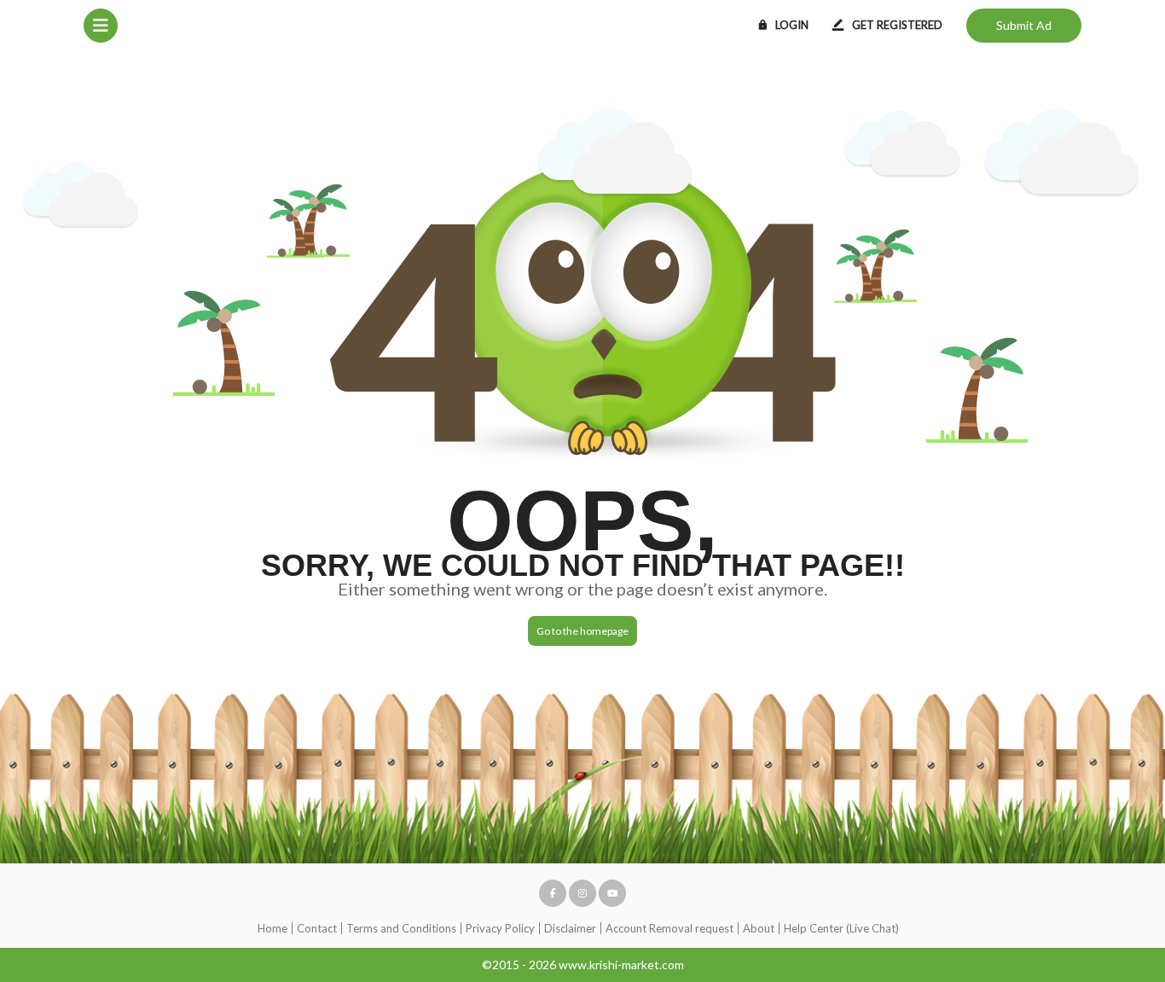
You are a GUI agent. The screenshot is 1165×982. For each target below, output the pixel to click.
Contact (317, 928)
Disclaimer (570, 928)
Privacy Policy (500, 928)
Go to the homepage (582, 631)
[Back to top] (1109, 875)
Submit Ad (1024, 25)
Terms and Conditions (401, 928)
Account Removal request (669, 928)
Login (792, 25)
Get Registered (897, 25)
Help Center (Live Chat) (841, 928)
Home (272, 928)
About (758, 928)
